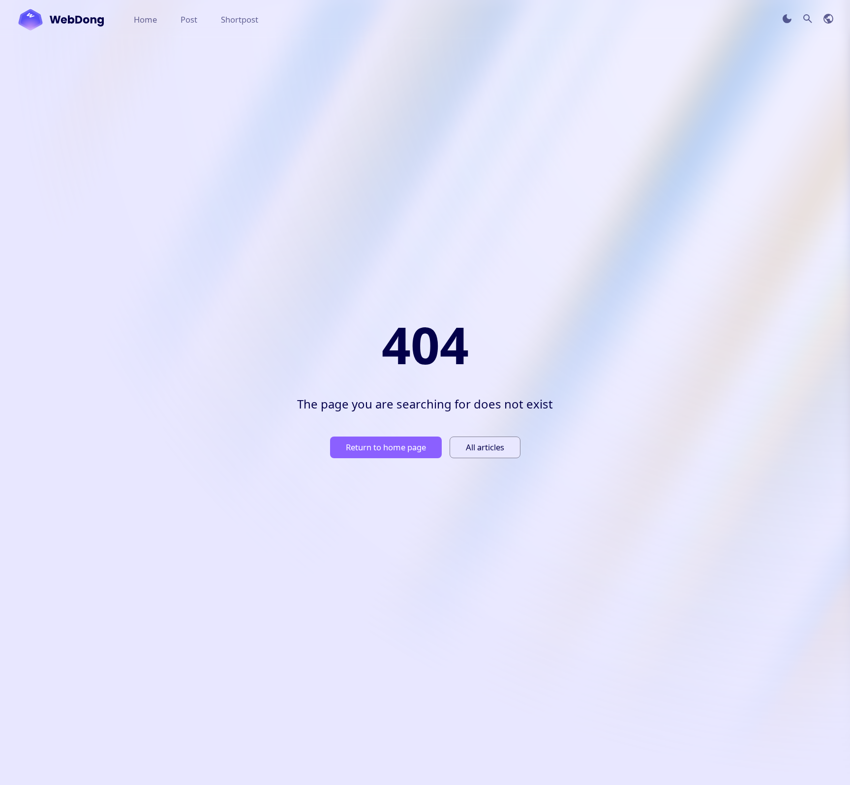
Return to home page (386, 447)
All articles (485, 447)
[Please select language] (828, 19)
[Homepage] (61, 19)
